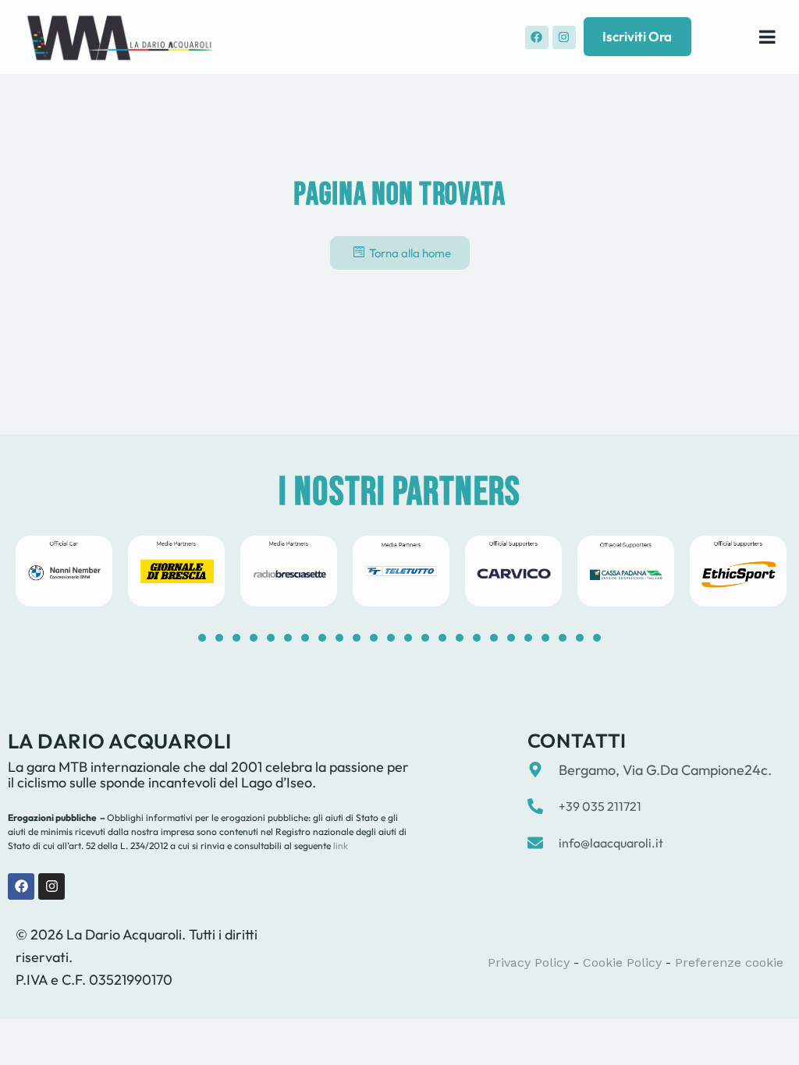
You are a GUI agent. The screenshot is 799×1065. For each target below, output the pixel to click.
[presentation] (202, 638)
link (339, 845)
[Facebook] (537, 37)
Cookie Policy (622, 962)
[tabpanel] (64, 571)
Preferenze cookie (729, 962)
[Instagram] (564, 37)
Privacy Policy (529, 962)
